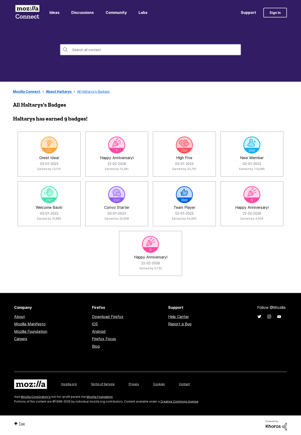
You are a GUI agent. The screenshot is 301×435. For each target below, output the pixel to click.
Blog (96, 346)
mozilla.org (69, 384)
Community (116, 12)
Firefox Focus (104, 338)
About (19, 316)
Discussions (82, 12)
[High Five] (184, 145)
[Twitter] (259, 316)
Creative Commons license (179, 401)
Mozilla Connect (27, 12)
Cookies (159, 384)
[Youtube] (279, 316)
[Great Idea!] (49, 145)
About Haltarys (59, 91)
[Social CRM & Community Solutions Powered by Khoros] (276, 425)
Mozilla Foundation (30, 331)
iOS (95, 324)
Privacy (134, 384)
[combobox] (150, 49)
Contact (184, 384)
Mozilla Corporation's (36, 397)
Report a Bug (179, 324)
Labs (143, 12)
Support (248, 12)
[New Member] (251, 145)
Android (99, 331)
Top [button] (22, 424)
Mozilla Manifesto (30, 324)
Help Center (178, 316)
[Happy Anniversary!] (116, 145)
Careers (20, 338)
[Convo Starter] (116, 194)
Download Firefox (107, 316)
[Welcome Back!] (49, 194)
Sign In (275, 13)
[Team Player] (184, 194)
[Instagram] (269, 316)
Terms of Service (103, 384)
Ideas (54, 12)
